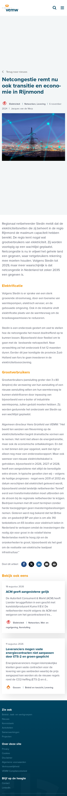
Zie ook (7, 709)
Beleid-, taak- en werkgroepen (17, 714)
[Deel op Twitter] (31, 564)
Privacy (5, 749)
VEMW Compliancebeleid (14, 771)
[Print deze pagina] (54, 564)
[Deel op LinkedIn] (39, 564)
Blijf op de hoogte (14, 778)
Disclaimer (7, 757)
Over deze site (11, 744)
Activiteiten (7, 727)
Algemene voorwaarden (14, 762)
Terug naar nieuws (16, 71)
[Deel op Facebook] (24, 564)
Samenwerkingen (10, 732)
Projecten (7, 736)
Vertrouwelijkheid (10, 766)
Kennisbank (8, 723)
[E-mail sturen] (46, 564)
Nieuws (5, 719)
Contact (6, 783)
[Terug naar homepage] (10, 8)
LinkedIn (6, 787)
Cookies (6, 753)
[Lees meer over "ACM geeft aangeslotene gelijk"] (33, 607)
